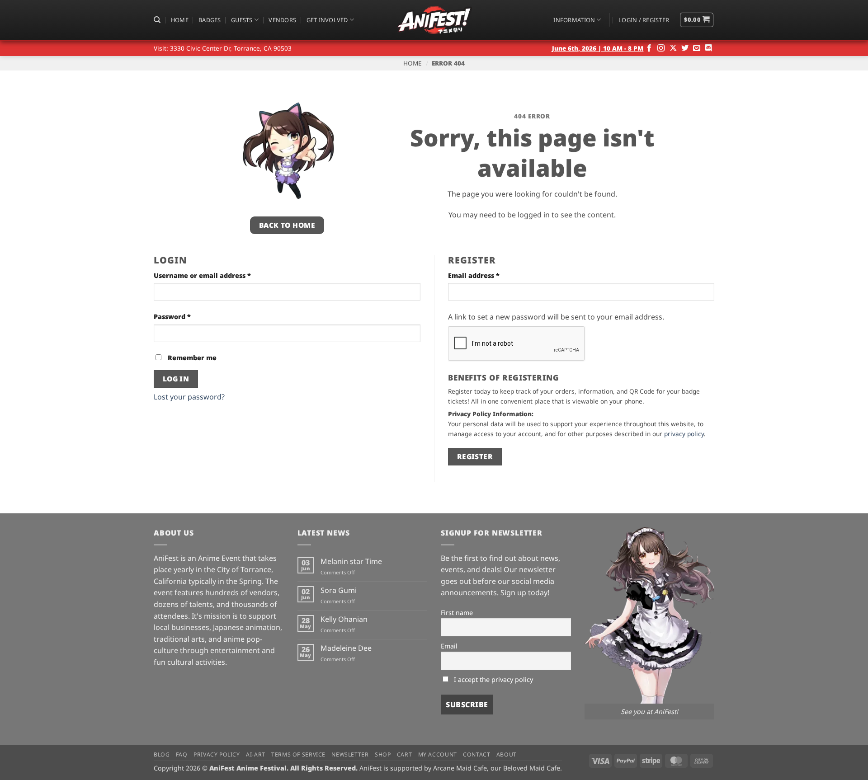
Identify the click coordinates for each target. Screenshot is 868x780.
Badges (209, 20)
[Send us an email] (696, 48)
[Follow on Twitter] (685, 48)
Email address (489, 275)
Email (449, 646)
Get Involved (327, 20)
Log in (176, 379)
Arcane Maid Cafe (460, 768)
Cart (404, 754)
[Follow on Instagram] (661, 48)
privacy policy (684, 433)
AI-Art (255, 754)
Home (180, 20)
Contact (476, 754)
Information (574, 20)
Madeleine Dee (346, 648)
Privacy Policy (216, 754)
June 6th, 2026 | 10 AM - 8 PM (597, 48)
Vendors (282, 20)
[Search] (157, 19)
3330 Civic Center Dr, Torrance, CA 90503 (231, 48)
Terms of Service (298, 754)
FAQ (182, 754)
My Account (437, 754)
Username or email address (217, 275)
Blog (162, 754)
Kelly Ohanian (344, 619)
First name (457, 612)
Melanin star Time (351, 561)
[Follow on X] (673, 48)
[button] (643, 20)
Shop (383, 754)
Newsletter (349, 754)
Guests (242, 20)
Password (187, 316)
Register (475, 456)
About (506, 754)
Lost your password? (189, 397)
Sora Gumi (339, 590)
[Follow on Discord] (708, 48)
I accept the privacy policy (492, 679)
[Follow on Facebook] (649, 48)
